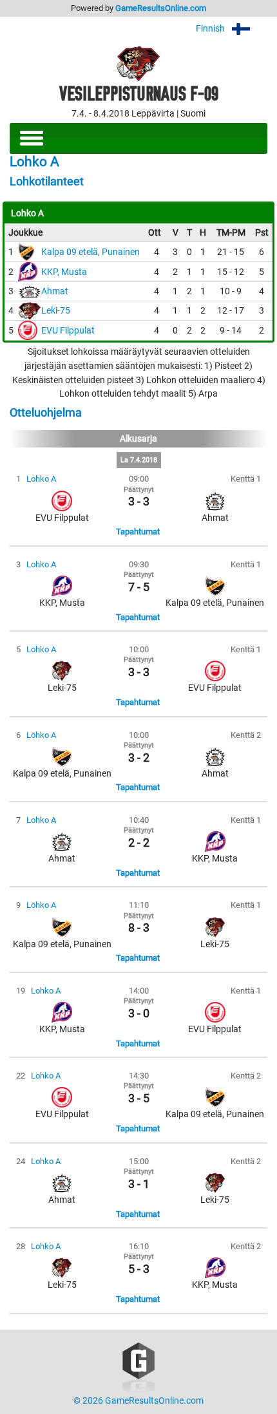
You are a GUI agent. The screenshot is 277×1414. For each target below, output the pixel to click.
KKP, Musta (64, 272)
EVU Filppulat (68, 330)
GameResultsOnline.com (160, 8)
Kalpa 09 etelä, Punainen (90, 252)
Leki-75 (55, 310)
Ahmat (54, 291)
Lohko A (41, 479)
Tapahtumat (138, 531)
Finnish (211, 28)
